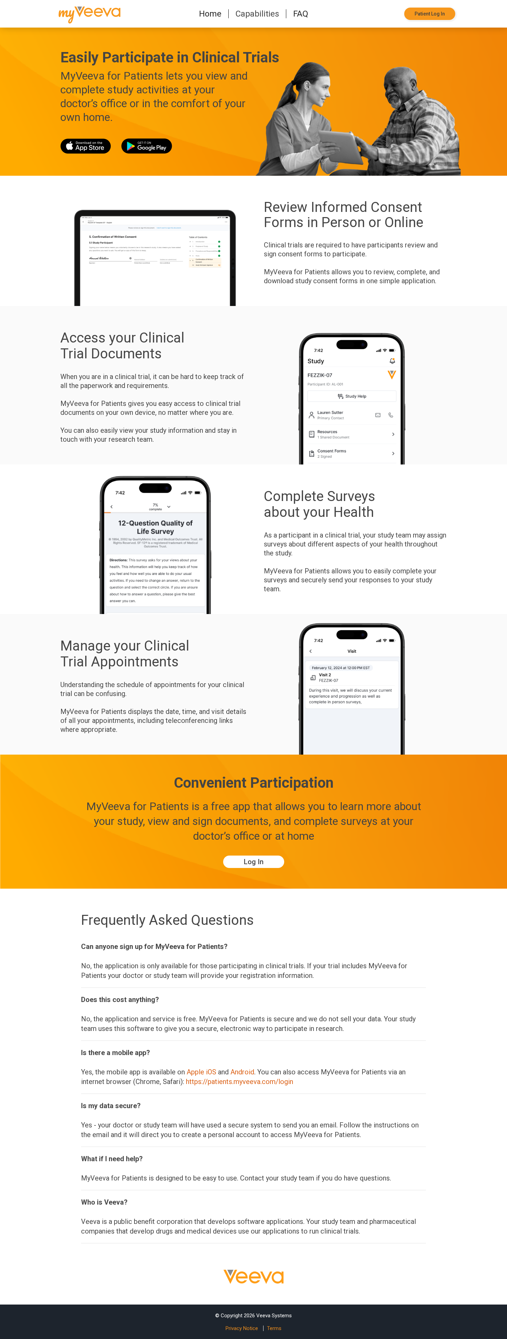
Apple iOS (201, 1072)
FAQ (300, 13)
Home (210, 13)
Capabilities (257, 13)
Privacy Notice (242, 1328)
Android (242, 1072)
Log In (254, 862)
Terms (274, 1328)
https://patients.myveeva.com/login (239, 1081)
